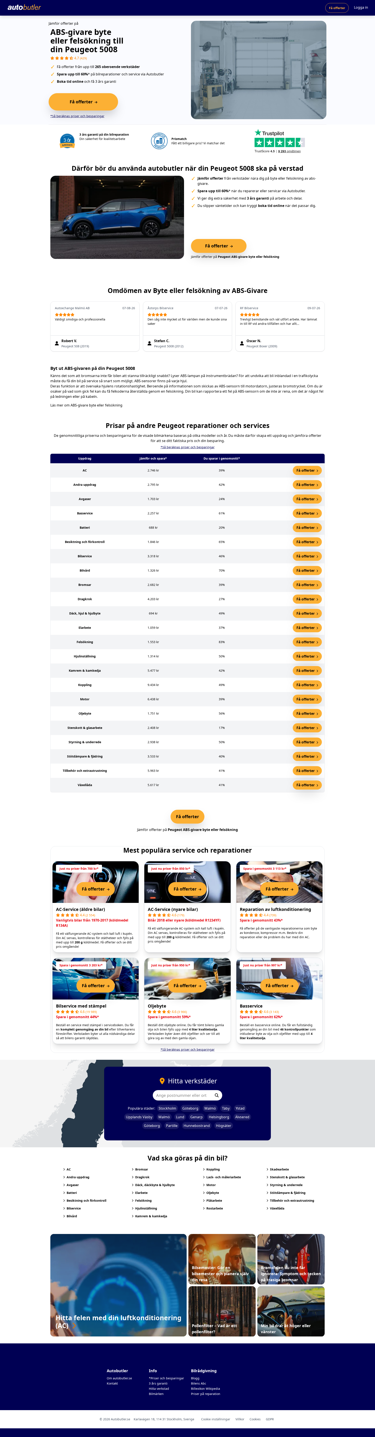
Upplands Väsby (139, 1117)
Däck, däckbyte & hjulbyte (155, 1185)
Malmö (210, 1108)
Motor (211, 1185)
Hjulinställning (146, 1208)
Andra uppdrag (78, 1177)
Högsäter (223, 1125)
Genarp (196, 1117)
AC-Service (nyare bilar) (173, 909)
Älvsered (242, 1117)
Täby (226, 1108)
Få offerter (337, 8)
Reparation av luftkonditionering (275, 909)
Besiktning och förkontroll (86, 1200)
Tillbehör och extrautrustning (292, 1200)
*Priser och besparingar (166, 1378)
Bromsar (141, 1169)
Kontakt (112, 1383)
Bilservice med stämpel (81, 1006)
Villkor (239, 1419)
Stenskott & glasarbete (287, 1177)
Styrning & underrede (286, 1185)
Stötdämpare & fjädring (288, 1193)
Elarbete (141, 1193)
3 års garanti (158, 1383)
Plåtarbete (214, 1200)
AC (69, 1169)
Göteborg (190, 1108)
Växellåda (277, 1208)
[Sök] (217, 1095)
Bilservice (74, 1208)
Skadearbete (279, 1169)
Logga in (361, 7)
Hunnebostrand (197, 1125)
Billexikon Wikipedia (205, 1389)
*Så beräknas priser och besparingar (77, 116)
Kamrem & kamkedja (151, 1216)
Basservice (251, 1006)
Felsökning (143, 1200)
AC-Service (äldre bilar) (80, 909)
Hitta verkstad (159, 1389)
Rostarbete (214, 1208)
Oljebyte (157, 1006)
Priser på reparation (205, 1394)
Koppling (213, 1169)
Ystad (240, 1108)
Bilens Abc (198, 1383)
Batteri (72, 1193)
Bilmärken (156, 1394)
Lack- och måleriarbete (223, 1177)
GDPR (270, 1419)
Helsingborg (219, 1117)
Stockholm (167, 1108)
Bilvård (72, 1216)
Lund (180, 1117)
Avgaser (73, 1185)
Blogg (195, 1378)
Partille (172, 1125)
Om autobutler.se (119, 1378)
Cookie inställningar (215, 1419)
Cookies (255, 1419)
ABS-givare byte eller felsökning (96, 405)
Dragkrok (142, 1177)
